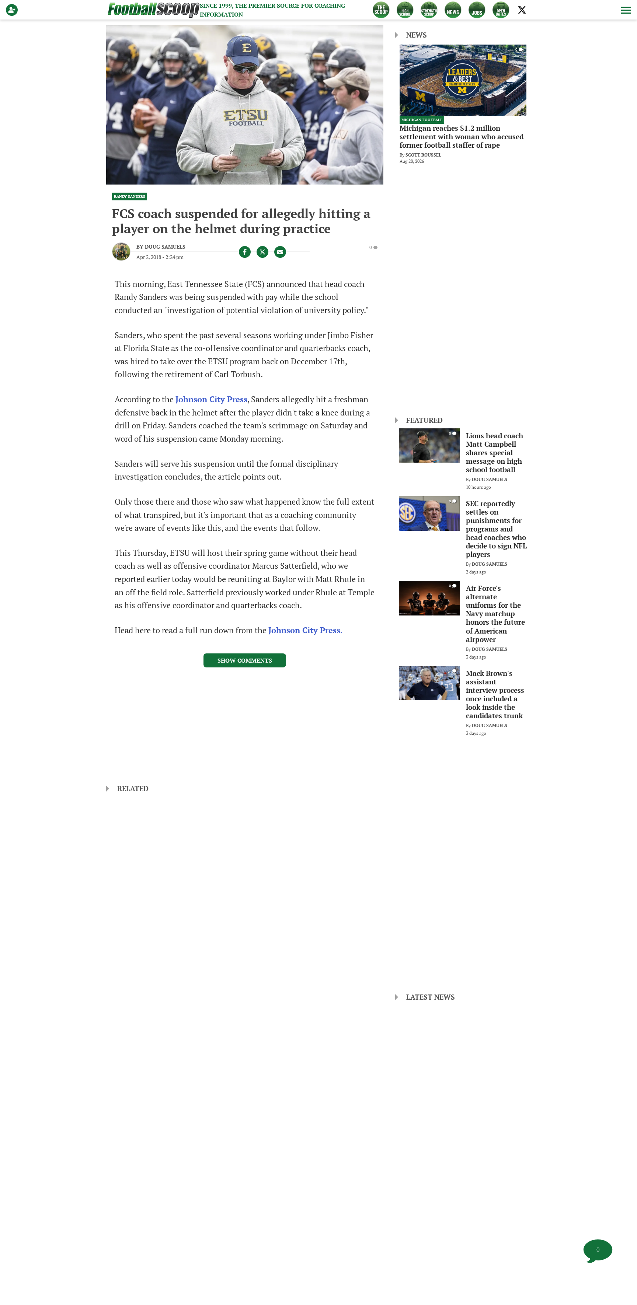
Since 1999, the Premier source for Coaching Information (272, 9)
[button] (625, 10)
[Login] (13, 10)
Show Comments (244, 660)
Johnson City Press (211, 399)
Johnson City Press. (305, 630)
